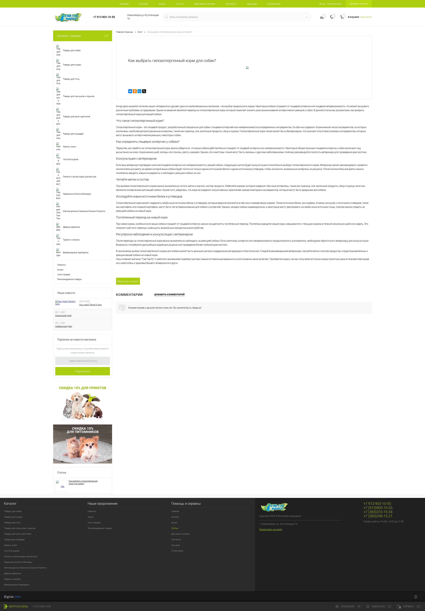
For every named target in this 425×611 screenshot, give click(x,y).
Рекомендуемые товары (69, 279)
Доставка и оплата (205, 3)
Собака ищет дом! (63, 326)
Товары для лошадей (14, 539)
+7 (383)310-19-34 (377, 512)
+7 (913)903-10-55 (377, 508)
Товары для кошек (13, 517)
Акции (162, 3)
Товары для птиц (12, 522)
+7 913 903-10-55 (104, 17)
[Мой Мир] (139, 91)
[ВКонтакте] (130, 91)
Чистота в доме (11, 551)
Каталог (143, 3)
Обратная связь (18, 606)
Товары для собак (13, 511)
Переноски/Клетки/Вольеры (18, 562)
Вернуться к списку (128, 281)
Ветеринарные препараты (17, 584)
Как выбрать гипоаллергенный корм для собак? (83, 482)
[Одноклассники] (135, 91)
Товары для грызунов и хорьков (19, 528)
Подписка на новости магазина (76, 339)
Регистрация (334, 3)
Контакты (231, 3)
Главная (124, 3)
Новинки (61, 265)
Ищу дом (252, 3)
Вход (322, 3)
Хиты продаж (63, 274)
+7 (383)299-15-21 (377, 516)
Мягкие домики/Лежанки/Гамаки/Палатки (25, 567)
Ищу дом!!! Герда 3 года (90, 305)
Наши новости (66, 292)
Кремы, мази (10, 545)
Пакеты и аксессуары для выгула (20, 556)
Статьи (61, 472)
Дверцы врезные (12, 573)
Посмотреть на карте (270, 529)
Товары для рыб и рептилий (17, 534)
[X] (144, 91)
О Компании (273, 3)
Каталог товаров (69, 36)
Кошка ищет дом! (63, 315)
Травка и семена (12, 579)
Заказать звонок (359, 3)
